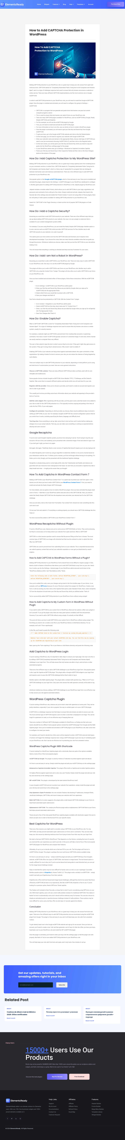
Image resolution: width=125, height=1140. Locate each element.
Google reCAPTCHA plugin (53, 179)
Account (90, 4)
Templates (80, 4)
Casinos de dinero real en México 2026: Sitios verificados (21, 1013)
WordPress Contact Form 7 (72, 482)
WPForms (44, 586)
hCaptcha (48, 872)
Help (70, 4)
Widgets (46, 4)
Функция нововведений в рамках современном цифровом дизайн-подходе (100, 1014)
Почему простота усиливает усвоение (62, 1012)
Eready (9, 1009)
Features (55, 4)
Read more (10, 1018)
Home (39, 4)
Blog (64, 4)
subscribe (62, 985)
